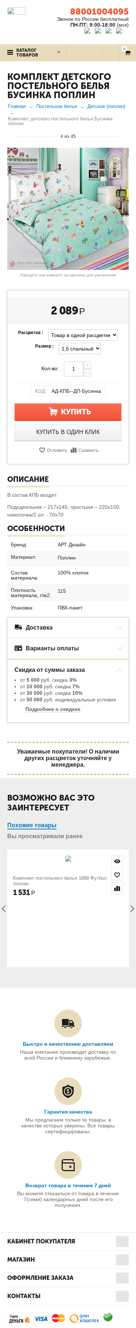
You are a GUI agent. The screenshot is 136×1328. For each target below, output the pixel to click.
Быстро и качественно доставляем (68, 1044)
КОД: (40, 391)
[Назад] (10, 136)
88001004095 (99, 11)
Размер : (44, 346)
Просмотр (117, 861)
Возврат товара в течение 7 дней (68, 1185)
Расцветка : (30, 332)
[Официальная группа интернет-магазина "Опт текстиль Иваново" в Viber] (109, 32)
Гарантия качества (68, 1112)
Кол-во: (50, 368)
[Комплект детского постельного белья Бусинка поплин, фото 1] (68, 209)
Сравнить (88, 450)
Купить (76, 411)
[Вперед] (125, 136)
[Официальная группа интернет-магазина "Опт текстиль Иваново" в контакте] (89, 32)
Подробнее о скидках (53, 709)
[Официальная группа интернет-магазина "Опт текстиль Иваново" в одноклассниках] (99, 32)
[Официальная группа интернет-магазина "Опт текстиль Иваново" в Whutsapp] (122, 32)
